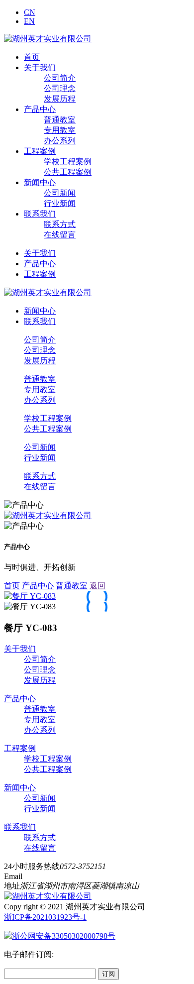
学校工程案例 (68, 161)
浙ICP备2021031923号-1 (45, 917)
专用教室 (60, 130)
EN (29, 21)
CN (29, 12)
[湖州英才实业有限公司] (48, 38)
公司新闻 (60, 193)
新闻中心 (40, 182)
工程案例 (40, 151)
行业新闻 (60, 203)
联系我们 (40, 214)
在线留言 (60, 234)
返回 (97, 585)
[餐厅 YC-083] (30, 596)
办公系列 (60, 140)
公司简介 (60, 78)
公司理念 (60, 88)
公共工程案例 (68, 172)
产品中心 (40, 109)
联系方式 (60, 224)
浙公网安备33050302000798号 (63, 936)
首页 (32, 57)
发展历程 (60, 99)
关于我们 (40, 67)
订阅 (108, 974)
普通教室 (60, 119)
